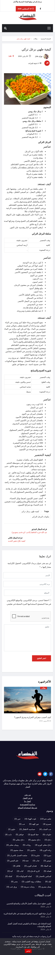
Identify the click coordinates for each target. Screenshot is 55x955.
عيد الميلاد (46, 866)
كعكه (8, 876)
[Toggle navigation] (49, 28)
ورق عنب (12, 887)
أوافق (28, 951)
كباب (20, 871)
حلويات (47, 834)
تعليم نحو (45, 819)
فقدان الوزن (30, 866)
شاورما (35, 855)
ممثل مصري (44, 887)
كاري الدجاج (34, 871)
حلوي (11, 829)
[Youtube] (40, 774)
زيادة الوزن (45, 850)
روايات (27, 845)
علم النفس (12, 861)
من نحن (27, 795)
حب (22, 824)
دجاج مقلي (18, 840)
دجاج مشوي (34, 840)
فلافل (16, 866)
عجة (25, 861)
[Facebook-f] (51, 774)
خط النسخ (33, 834)
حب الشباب (45, 829)
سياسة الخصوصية (27, 804)
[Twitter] (45, 774)
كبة (10, 871)
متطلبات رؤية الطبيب (31, 881)
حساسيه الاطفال (27, 829)
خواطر (20, 834)
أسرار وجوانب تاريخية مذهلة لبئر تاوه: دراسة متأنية (31, 936)
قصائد (47, 871)
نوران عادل (39, 56)
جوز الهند (34, 824)
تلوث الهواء (30, 819)
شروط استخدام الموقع (27, 807)
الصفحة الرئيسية (46, 39)
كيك (48, 881)
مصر (14, 881)
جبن (17, 819)
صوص (47, 861)
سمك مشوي (16, 850)
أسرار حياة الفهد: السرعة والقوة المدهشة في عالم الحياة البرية (27, 913)
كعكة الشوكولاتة (24, 876)
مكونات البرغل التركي (40, 517)
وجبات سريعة (27, 887)
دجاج (48, 840)
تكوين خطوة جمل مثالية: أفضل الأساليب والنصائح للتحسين (29, 903)
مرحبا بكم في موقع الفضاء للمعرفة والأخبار (27, 2)
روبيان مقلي (12, 845)
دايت (8, 834)
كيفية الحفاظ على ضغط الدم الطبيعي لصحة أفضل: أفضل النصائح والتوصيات (29, 925)
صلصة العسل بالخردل (17, 855)
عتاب (36, 861)
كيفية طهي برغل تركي (30, 511)
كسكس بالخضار (43, 876)
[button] (43, 683)
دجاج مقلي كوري (43, 845)
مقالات (35, 39)
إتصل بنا (27, 801)
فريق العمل (27, 798)
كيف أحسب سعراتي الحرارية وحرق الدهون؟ (32, 717)
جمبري (47, 824)
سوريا (47, 855)
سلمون (31, 850)
